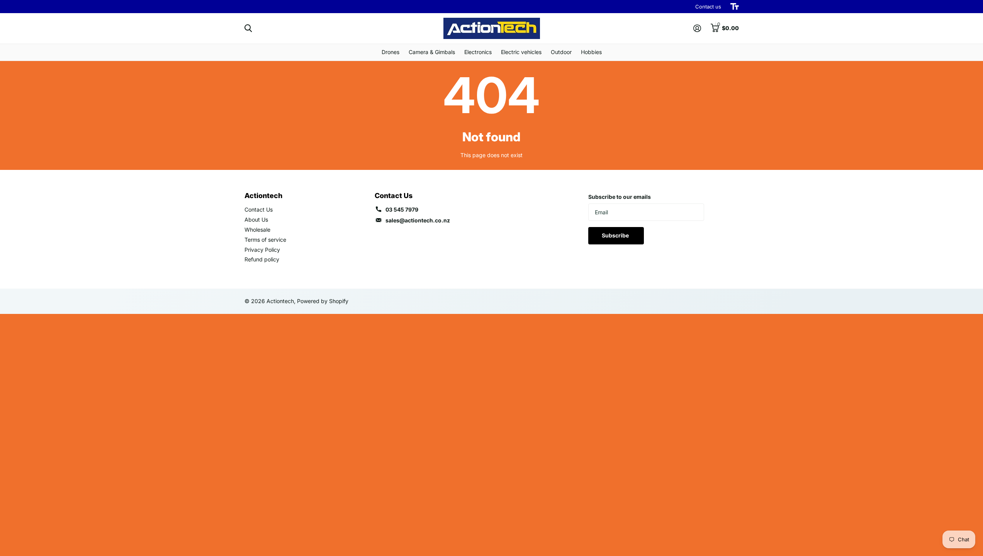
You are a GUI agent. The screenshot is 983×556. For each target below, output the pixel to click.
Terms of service (265, 239)
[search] (248, 28)
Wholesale (257, 229)
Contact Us (258, 209)
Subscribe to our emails (619, 196)
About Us (256, 219)
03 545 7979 (401, 209)
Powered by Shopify (322, 301)
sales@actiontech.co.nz (417, 220)
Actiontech (263, 196)
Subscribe (616, 235)
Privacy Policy (262, 249)
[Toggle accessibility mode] (734, 7)
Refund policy (261, 259)
